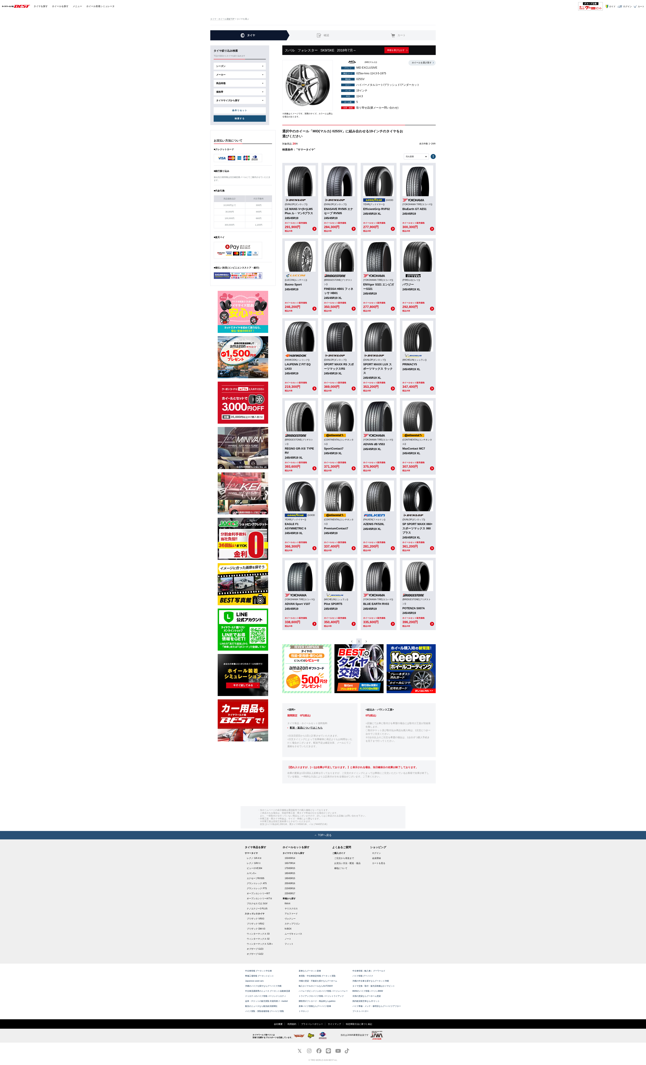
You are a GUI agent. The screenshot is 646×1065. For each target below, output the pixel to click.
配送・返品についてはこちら (306, 727)
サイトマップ (334, 1024)
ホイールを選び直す (422, 62)
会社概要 (278, 1024)
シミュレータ (100, 6)
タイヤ (41, 6)
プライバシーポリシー (312, 1024)
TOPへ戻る (325, 835)
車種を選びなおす (396, 50)
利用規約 (292, 1024)
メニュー (77, 6)
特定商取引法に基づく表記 (359, 1024)
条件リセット (239, 110)
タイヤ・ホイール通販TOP (222, 19)
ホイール (60, 6)
